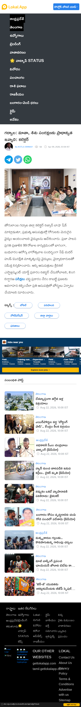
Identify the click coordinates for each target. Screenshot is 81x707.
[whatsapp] (28, 160)
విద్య (60, 615)
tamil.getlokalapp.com (48, 669)
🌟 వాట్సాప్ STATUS (23, 631)
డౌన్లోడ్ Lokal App (71, 704)
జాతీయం (51, 620)
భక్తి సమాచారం (51, 628)
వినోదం (37, 625)
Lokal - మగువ (37, 617)
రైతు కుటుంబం (66, 620)
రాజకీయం (39, 641)
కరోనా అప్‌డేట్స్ (37, 633)
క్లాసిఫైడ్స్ (50, 636)
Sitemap (64, 700)
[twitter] (18, 160)
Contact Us (66, 657)
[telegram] (9, 160)
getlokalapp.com (44, 663)
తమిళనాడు (12, 626)
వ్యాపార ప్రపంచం (62, 633)
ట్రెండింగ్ (22, 620)
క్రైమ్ (48, 615)
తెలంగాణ (16, 27)
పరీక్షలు (20, 278)
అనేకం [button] (14, 119)
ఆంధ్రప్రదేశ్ (17, 18)
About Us (65, 663)
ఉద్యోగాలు (23, 615)
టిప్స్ (20, 641)
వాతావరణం (64, 626)
